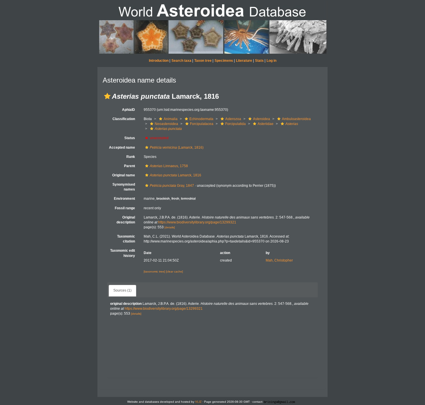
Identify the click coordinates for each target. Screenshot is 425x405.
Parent (129, 166)
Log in (271, 61)
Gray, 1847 (172, 186)
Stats (259, 61)
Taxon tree (203, 61)
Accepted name (122, 147)
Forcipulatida (235, 124)
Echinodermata (201, 119)
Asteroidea (261, 119)
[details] (170, 227)
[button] (107, 96)
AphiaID (128, 110)
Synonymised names (123, 186)
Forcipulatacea (201, 124)
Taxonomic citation (126, 238)
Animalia (171, 119)
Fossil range (125, 208)
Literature (244, 61)
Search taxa (181, 61)
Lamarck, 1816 (175, 175)
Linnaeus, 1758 (169, 166)
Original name (123, 175)
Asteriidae (266, 124)
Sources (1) (122, 290)
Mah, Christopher (279, 260)
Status (129, 138)
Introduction (159, 61)
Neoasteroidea (166, 124)
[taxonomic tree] (155, 271)
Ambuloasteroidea (296, 119)
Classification (123, 119)
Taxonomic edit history (122, 253)
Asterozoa (233, 119)
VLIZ (198, 401)
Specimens (224, 61)
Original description (126, 219)
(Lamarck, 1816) (177, 147)
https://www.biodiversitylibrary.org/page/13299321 (197, 222)
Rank (130, 157)
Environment (124, 199)
